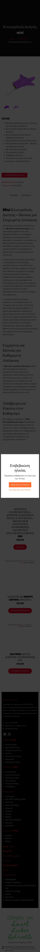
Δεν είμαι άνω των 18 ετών (20, 490)
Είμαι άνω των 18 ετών (20, 485)
